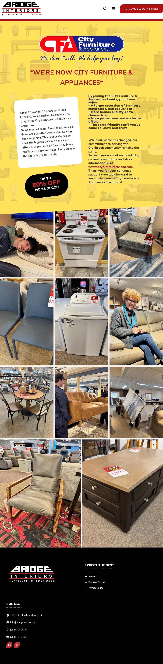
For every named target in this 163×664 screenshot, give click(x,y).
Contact (14, 604)
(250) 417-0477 (18, 629)
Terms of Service (97, 582)
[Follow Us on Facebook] (9, 645)
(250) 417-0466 (18, 636)
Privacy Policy (96, 587)
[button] (105, 9)
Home (92, 576)
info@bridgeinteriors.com (23, 622)
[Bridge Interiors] (21, 9)
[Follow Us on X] (17, 645)
